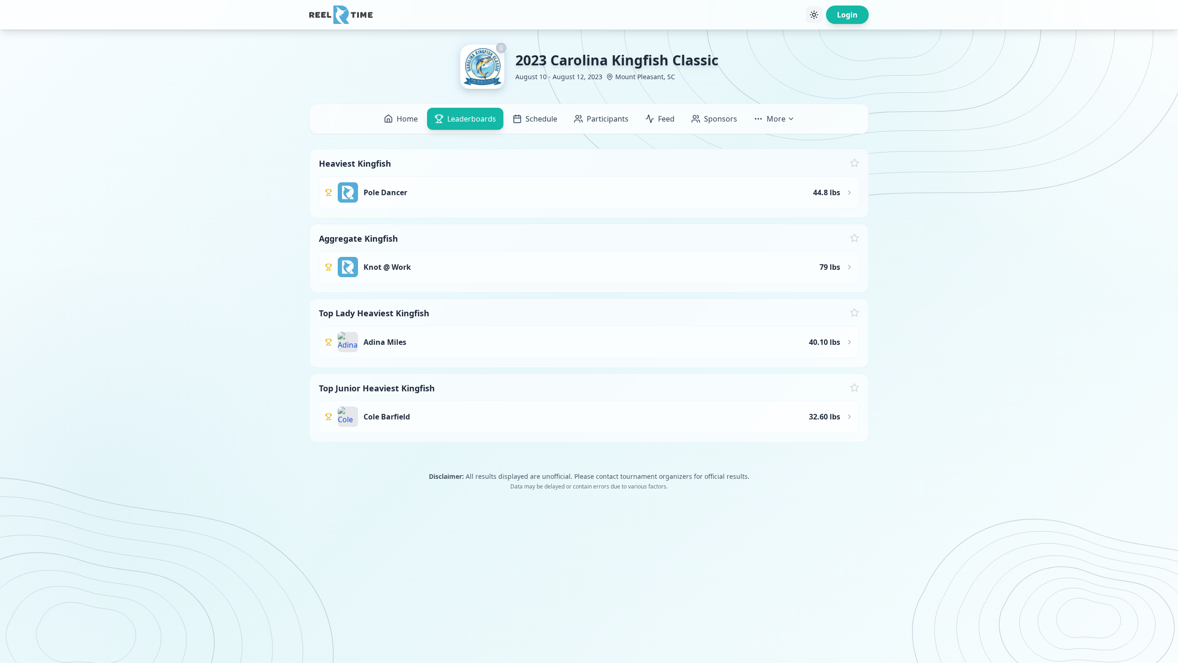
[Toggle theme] (814, 14)
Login (847, 15)
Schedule (541, 119)
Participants (608, 119)
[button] (589, 183)
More (776, 119)
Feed (666, 119)
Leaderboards (471, 119)
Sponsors (720, 119)
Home (407, 119)
